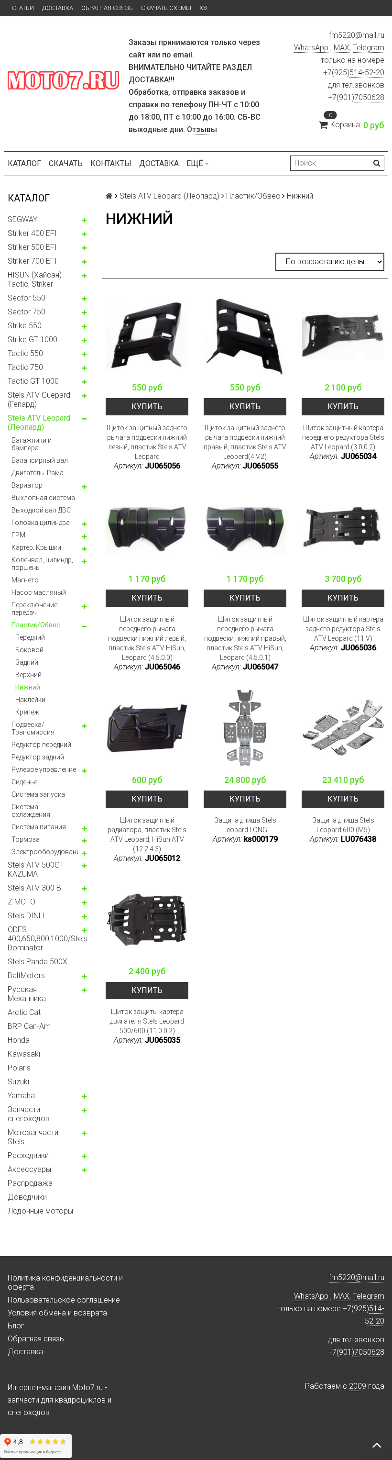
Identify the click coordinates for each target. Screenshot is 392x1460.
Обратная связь (107, 7)
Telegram (368, 47)
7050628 (369, 97)
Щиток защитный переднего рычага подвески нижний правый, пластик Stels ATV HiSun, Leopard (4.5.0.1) (245, 638)
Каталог (24, 163)
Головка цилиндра (40, 522)
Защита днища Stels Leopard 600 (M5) (343, 825)
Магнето (25, 580)
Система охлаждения (30, 810)
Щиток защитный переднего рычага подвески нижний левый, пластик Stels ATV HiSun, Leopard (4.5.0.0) (147, 638)
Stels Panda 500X (37, 961)
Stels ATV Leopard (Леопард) (39, 422)
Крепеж (27, 712)
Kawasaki (24, 1054)
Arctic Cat (24, 1012)
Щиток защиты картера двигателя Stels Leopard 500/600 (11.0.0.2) (147, 1021)
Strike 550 (25, 325)
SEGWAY (22, 219)
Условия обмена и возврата (57, 1312)
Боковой (29, 650)
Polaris (19, 1067)
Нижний (27, 687)
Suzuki (18, 1081)
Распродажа (30, 1183)
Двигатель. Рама (37, 473)
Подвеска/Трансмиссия (32, 728)
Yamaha (21, 1095)
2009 (357, 1386)
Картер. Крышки (36, 547)
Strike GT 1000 (32, 339)
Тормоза (25, 839)
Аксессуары (29, 1169)
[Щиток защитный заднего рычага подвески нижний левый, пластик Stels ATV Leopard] (147, 335)
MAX (341, 47)
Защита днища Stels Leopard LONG (245, 825)
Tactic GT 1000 (33, 381)
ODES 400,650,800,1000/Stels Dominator (47, 938)
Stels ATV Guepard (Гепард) (39, 399)
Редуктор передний (41, 744)
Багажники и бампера (31, 444)
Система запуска (38, 794)
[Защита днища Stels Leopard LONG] (245, 728)
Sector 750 (26, 311)
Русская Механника (27, 994)
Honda (19, 1040)
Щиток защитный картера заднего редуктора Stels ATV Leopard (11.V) (343, 628)
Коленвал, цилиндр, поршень (42, 563)
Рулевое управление (43, 769)
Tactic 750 (25, 367)
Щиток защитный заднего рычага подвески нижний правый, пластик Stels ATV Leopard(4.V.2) (245, 442)
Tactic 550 (25, 353)
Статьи (23, 7)
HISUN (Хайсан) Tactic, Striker (35, 279)
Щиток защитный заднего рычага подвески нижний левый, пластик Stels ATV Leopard (147, 442)
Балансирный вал (39, 460)
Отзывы (202, 129)
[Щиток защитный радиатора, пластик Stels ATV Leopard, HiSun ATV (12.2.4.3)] (147, 728)
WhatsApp (311, 47)
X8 (203, 7)
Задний (26, 662)
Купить (147, 406)
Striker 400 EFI (32, 233)
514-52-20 (366, 72)
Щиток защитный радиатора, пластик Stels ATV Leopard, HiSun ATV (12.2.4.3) (147, 834)
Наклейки (30, 699)
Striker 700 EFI (32, 261)
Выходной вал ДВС (41, 510)
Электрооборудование (47, 852)
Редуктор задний (37, 757)
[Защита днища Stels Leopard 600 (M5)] (343, 728)
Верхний (28, 675)
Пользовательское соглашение (64, 1299)
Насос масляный (38, 592)
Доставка (57, 7)
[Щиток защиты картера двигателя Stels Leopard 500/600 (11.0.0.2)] (147, 919)
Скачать (66, 163)
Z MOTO (21, 901)
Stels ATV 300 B (34, 887)
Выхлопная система (43, 498)
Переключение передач (34, 608)
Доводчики (27, 1197)
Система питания (38, 827)
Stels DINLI (26, 915)
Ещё (194, 163)
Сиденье (24, 782)
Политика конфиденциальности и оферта (65, 1282)
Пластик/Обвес (35, 625)
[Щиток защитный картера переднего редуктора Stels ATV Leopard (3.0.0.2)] (343, 335)
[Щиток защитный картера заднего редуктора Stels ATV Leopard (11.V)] (343, 527)
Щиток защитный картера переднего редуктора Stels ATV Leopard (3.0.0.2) (343, 437)
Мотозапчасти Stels (33, 1137)
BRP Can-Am (29, 1026)
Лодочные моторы (40, 1210)
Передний (30, 637)
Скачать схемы (166, 7)
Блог (16, 1325)
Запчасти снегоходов (29, 1114)
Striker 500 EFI (32, 247)
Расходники (28, 1155)
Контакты (110, 163)
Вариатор (27, 485)
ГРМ (18, 535)
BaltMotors (26, 975)
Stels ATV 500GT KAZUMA (36, 869)
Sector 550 (26, 297)
